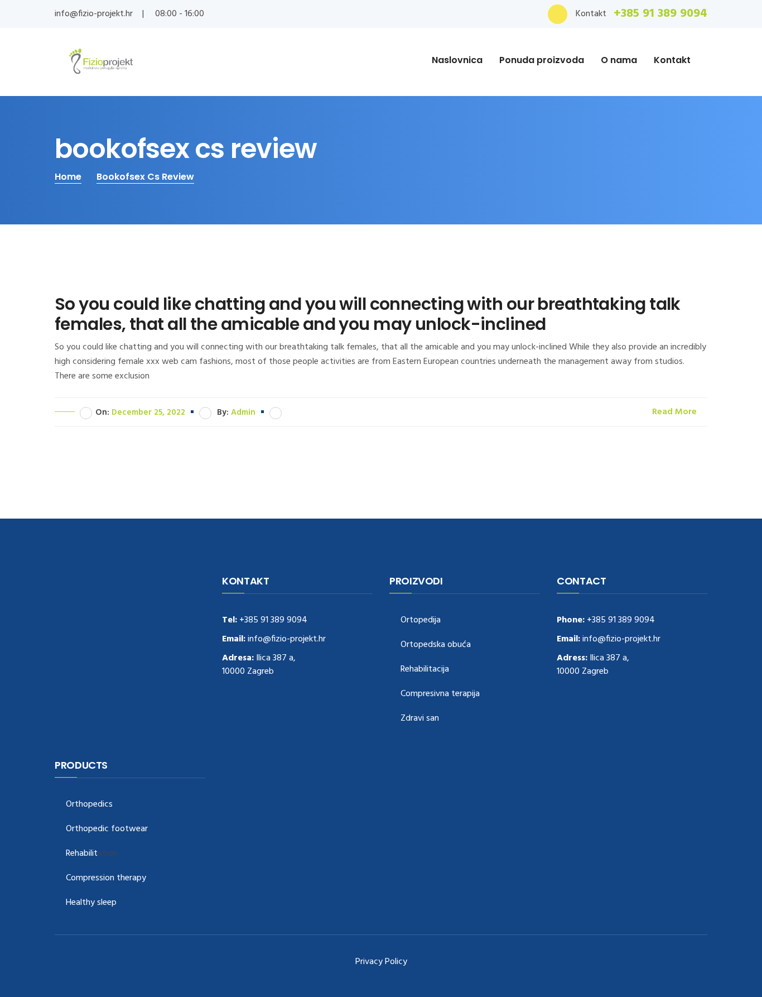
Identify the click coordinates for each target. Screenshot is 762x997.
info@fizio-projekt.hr (94, 14)
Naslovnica (457, 60)
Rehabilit (82, 854)
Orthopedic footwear (107, 829)
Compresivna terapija (440, 694)
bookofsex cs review (145, 176)
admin (243, 412)
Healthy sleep (91, 903)
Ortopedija (421, 620)
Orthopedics (89, 805)
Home (68, 176)
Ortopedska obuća (436, 645)
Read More (675, 412)
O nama (619, 60)
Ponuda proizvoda (541, 60)
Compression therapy (106, 878)
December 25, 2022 (148, 412)
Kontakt (672, 60)
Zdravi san (420, 719)
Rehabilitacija (425, 670)
